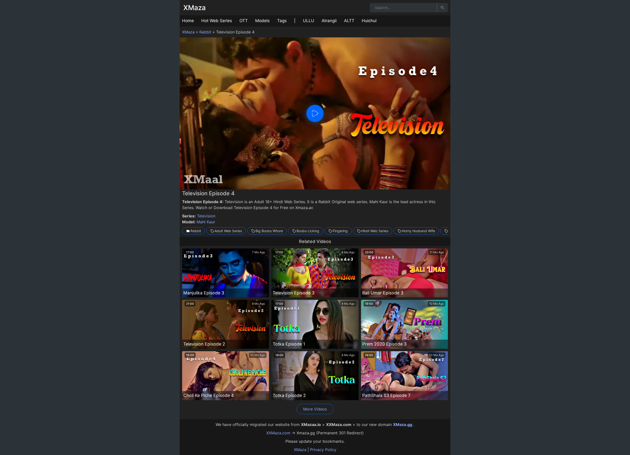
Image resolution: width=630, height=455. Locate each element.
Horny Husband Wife (418, 231)
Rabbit (205, 32)
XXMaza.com (278, 432)
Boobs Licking (308, 231)
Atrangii (329, 20)
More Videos (315, 409)
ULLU (308, 20)
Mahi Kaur (206, 221)
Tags (282, 20)
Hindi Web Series (374, 231)
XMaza (194, 7)
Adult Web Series (228, 231)
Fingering (340, 231)
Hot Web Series (216, 20)
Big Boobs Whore (269, 231)
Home (188, 20)
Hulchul (369, 20)
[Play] (315, 113)
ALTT (349, 20)
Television (206, 215)
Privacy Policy (323, 449)
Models (262, 20)
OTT (243, 20)
